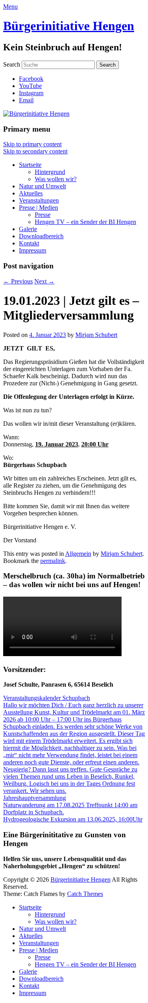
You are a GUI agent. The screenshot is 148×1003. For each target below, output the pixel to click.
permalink (52, 560)
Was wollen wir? (56, 179)
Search (11, 64)
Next (44, 281)
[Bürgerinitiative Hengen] (36, 113)
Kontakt (29, 243)
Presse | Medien (38, 207)
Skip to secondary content (35, 151)
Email (26, 100)
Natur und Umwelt (42, 186)
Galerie (28, 229)
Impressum (32, 250)
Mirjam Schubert (96, 334)
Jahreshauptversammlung (34, 797)
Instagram (31, 93)
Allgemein (78, 553)
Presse (43, 214)
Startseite (30, 164)
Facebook (31, 78)
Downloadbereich (41, 236)
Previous (18, 281)
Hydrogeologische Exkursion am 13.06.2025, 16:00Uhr (72, 819)
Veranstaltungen (39, 200)
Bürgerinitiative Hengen (68, 26)
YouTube (30, 85)
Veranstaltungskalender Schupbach (46, 698)
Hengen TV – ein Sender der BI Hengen (85, 221)
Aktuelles (31, 193)
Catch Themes (85, 893)
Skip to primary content (32, 144)
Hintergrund (50, 171)
